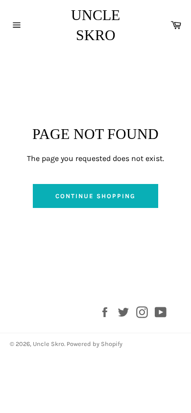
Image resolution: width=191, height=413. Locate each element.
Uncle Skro (95, 25)
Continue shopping (95, 196)
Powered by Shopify (94, 343)
